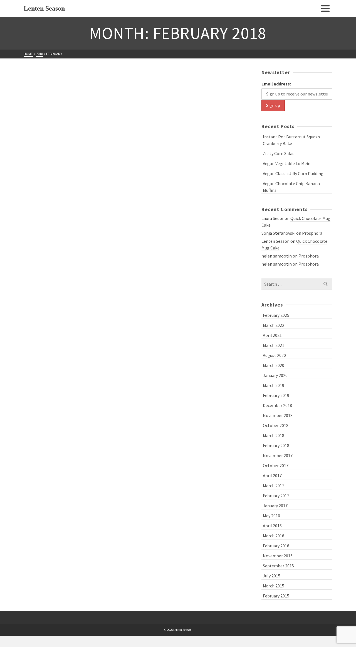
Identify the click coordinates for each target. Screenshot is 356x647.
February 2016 (276, 545)
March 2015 (273, 586)
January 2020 (275, 375)
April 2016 (272, 525)
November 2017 (278, 455)
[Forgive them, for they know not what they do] (76, 106)
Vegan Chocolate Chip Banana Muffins (291, 187)
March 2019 (273, 385)
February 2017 (276, 495)
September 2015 (278, 565)
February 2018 (276, 445)
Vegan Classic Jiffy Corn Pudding (293, 173)
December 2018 (277, 405)
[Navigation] (325, 8)
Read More (50, 202)
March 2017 (273, 485)
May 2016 (271, 515)
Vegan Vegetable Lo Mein (286, 163)
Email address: (276, 84)
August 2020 (274, 355)
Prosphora (312, 233)
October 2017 (275, 465)
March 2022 (273, 325)
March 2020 (273, 365)
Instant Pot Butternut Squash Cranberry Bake (291, 140)
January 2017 (275, 505)
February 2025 (276, 315)
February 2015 (276, 596)
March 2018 (273, 435)
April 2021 (272, 335)
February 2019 (276, 395)
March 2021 (273, 345)
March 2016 (273, 535)
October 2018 (275, 425)
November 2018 (278, 415)
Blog (29, 152)
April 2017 (272, 475)
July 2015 (271, 576)
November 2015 (278, 555)
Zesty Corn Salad (279, 153)
